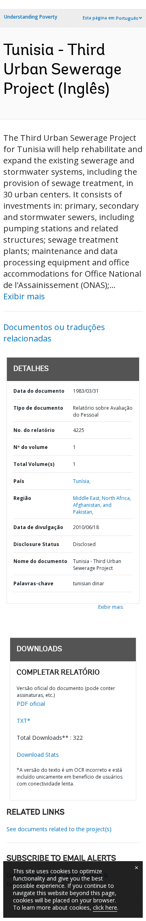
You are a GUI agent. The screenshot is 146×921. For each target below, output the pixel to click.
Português (127, 18)
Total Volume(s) (33, 464)
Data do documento (38, 390)
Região (22, 498)
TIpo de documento (38, 407)
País (18, 481)
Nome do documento (40, 561)
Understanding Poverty (30, 16)
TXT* (23, 720)
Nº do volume (30, 447)
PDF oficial (31, 703)
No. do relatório (34, 430)
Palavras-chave (33, 583)
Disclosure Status (36, 544)
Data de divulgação (38, 527)
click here (105, 907)
